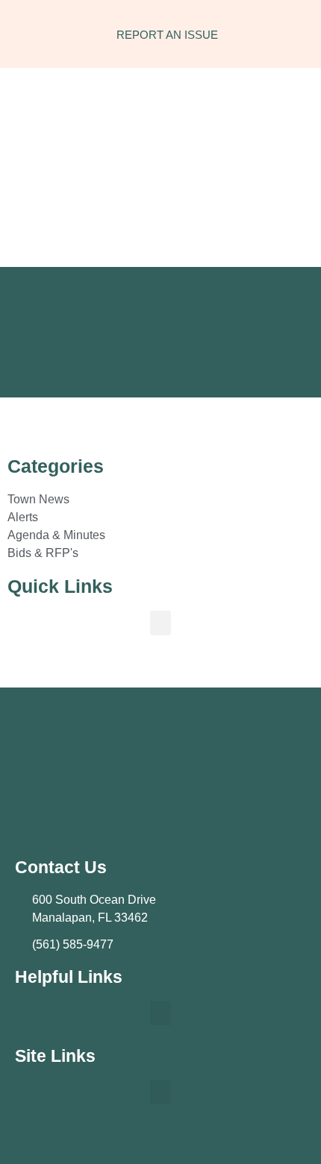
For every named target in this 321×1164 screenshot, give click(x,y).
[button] (160, 234)
